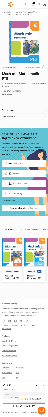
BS (17, 378)
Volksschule (6, 368)
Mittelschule (7, 373)
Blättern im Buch (33, 67)
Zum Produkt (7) (10, 229)
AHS (17, 373)
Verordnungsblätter (10, 346)
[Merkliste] (38, 4)
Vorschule (20, 368)
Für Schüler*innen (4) (30, 229)
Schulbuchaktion (9, 341)
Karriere (24, 325)
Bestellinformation (9, 356)
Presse (15, 325)
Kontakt (34, 325)
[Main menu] (3, 4)
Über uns (5, 325)
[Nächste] (36, 385)
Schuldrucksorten (9, 351)
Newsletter (6, 329)
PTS (3, 378)
